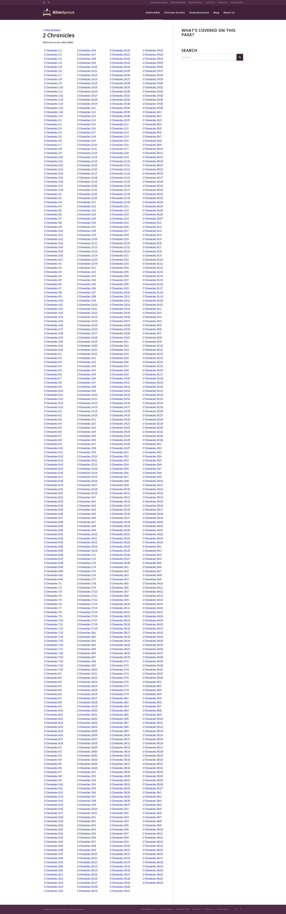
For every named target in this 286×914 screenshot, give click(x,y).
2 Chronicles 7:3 (53, 591)
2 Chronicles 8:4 (53, 686)
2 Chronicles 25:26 (120, 554)
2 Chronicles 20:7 (86, 841)
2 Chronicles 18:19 (87, 706)
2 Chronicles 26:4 (119, 579)
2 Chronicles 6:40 (53, 571)
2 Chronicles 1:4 (53, 62)
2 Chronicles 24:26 (120, 444)
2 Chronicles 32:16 (153, 370)
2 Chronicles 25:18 (120, 522)
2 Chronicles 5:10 (53, 390)
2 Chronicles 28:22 (120, 784)
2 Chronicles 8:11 (53, 714)
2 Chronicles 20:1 (86, 817)
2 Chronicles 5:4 (53, 366)
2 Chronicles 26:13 (120, 616)
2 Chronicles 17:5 (86, 571)
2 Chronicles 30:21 (153, 194)
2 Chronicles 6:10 (53, 448)
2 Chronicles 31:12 (153, 267)
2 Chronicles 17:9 (86, 587)
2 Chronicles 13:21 (87, 349)
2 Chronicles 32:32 (153, 435)
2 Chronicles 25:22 (120, 538)
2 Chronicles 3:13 (53, 243)
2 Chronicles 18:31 (87, 755)
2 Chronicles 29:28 (153, 75)
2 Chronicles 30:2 (152, 116)
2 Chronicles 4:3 (53, 271)
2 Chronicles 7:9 (53, 616)
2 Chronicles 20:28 (120, 83)
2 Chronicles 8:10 (53, 710)
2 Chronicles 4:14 (53, 317)
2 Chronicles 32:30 (153, 427)
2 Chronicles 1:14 (53, 103)
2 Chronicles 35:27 (153, 788)
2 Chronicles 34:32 (153, 673)
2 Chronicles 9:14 (53, 800)
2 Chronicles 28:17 (120, 763)
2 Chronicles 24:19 (120, 415)
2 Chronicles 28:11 (120, 739)
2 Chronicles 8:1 (53, 673)
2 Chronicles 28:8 (119, 727)
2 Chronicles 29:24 (153, 58)
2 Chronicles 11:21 (87, 189)
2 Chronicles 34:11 (153, 587)
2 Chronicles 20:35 (120, 112)
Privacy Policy (237, 2)
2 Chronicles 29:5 (119, 825)
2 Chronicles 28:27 (120, 804)
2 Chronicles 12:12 (87, 247)
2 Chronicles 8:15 (53, 731)
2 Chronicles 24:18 (120, 411)
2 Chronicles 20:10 (87, 854)
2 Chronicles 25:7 (119, 476)
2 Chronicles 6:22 (53, 497)
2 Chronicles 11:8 (86, 136)
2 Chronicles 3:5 (53, 210)
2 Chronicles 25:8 (119, 481)
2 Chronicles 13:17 (87, 333)
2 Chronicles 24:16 (120, 403)
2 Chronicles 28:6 (119, 718)
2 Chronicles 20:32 (120, 99)
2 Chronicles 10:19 (87, 103)
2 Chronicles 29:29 (153, 79)
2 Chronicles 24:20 (120, 419)
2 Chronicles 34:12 (153, 591)
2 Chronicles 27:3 (119, 669)
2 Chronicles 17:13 (87, 604)
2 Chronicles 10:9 (86, 62)
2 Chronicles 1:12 (53, 95)
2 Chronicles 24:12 (120, 386)
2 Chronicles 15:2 (86, 423)
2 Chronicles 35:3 (152, 690)
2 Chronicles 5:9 (53, 386)
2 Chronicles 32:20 (153, 386)
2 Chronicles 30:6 (152, 132)
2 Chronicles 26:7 (119, 591)
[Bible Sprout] (59, 12)
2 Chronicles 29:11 (120, 850)
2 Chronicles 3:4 (53, 206)
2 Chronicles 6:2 (53, 415)
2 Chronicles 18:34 (87, 768)
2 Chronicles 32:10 (153, 345)
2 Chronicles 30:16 (153, 173)
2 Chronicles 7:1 (53, 583)
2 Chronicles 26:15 (120, 624)
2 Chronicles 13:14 (87, 321)
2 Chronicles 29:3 (119, 817)
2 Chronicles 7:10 (53, 620)
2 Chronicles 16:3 (86, 505)
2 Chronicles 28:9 (119, 731)
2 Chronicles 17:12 (87, 599)
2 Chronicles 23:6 (119, 276)
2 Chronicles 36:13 (153, 841)
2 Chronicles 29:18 (120, 878)
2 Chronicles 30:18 (153, 181)
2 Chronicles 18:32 (87, 759)
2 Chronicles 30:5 (152, 128)
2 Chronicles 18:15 (87, 690)
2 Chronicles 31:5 (152, 239)
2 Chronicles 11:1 (86, 108)
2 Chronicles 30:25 (153, 210)
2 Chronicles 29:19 (120, 882)
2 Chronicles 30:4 (152, 124)
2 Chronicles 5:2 (53, 358)
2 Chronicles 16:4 (86, 509)
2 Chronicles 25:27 (120, 558)
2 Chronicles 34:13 (153, 595)
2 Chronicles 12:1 (86, 202)
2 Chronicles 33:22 (153, 530)
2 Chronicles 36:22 (153, 878)
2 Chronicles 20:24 (120, 66)
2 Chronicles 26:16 (120, 628)
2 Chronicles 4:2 (53, 267)
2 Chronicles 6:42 (53, 579)
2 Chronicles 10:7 (86, 54)
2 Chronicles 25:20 (120, 530)
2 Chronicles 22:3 (119, 214)
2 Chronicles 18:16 (87, 694)
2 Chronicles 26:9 (119, 599)
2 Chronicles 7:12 (53, 628)
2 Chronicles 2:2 (53, 124)
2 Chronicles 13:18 (87, 337)
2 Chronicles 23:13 (120, 304)
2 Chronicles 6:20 (53, 489)
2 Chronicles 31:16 (153, 284)
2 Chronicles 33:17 (153, 509)
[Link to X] (43, 2)
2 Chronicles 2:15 (53, 177)
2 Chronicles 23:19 (120, 329)
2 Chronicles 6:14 (53, 464)
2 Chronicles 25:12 (120, 497)
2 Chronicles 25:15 (120, 509)
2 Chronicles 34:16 (153, 608)
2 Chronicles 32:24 (153, 403)
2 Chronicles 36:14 (153, 845)
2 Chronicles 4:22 (53, 349)
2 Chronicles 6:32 (53, 538)
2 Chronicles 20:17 (87, 882)
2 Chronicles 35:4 (152, 694)
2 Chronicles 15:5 (86, 435)
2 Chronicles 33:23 (153, 534)
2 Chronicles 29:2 (119, 813)
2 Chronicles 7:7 (53, 608)
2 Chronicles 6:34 (53, 546)
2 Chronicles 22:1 (119, 206)
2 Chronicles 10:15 (87, 87)
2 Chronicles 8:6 (53, 694)
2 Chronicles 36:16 (153, 854)
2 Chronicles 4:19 (53, 337)
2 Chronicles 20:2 (86, 821)
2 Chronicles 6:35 (53, 550)
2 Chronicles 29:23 (153, 54)
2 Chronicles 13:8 (86, 296)
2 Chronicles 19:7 (86, 796)
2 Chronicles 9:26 (53, 850)
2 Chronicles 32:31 (153, 431)
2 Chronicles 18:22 (87, 718)
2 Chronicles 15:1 (86, 419)
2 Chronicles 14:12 (87, 403)
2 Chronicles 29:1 (119, 808)
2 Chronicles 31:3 (152, 230)
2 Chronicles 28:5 (119, 714)
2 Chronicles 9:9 (53, 780)
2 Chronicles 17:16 (87, 616)
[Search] (240, 12)
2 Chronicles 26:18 (120, 636)
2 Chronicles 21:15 (120, 181)
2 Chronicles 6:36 (53, 554)
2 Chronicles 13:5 (86, 284)
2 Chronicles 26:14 (120, 620)
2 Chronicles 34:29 (153, 661)
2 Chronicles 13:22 (87, 353)
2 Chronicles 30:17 (153, 177)
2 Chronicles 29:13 (120, 858)
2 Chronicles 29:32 (153, 91)
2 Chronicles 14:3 (86, 366)
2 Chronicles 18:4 (86, 645)
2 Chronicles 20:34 (120, 108)
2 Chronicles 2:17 (53, 185)
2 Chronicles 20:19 (87, 890)
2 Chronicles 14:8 (86, 386)
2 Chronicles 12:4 (86, 214)
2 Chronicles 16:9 (86, 530)
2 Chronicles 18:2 (86, 636)
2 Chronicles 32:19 (153, 382)
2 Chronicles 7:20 (53, 661)
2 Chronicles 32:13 (153, 358)
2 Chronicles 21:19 (120, 198)
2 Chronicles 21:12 (120, 169)
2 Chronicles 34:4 (152, 558)
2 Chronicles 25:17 (120, 517)
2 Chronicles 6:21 (53, 493)
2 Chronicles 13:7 (86, 292)
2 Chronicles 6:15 (53, 468)
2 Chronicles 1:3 (53, 58)
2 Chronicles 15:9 (86, 452)
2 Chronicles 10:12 (87, 75)
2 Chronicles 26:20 (120, 645)
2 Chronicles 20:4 (86, 829)
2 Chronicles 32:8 (152, 337)
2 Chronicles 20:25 (120, 71)
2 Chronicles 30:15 (153, 169)
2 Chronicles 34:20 (153, 624)
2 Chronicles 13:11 (87, 308)
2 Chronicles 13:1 (86, 267)
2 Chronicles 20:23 (120, 62)
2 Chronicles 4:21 (53, 345)
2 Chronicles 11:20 (87, 185)
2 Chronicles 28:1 (119, 698)
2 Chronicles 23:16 (120, 317)
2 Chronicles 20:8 (86, 845)
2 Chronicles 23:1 (119, 255)
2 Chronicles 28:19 (120, 772)
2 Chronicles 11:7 (86, 132)
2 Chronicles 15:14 (87, 472)
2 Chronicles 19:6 (86, 792)
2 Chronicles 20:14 (87, 870)
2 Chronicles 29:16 (120, 870)
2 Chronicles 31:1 (152, 222)
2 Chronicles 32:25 (153, 407)
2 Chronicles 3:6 (53, 214)
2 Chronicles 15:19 (87, 493)
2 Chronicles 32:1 (152, 308)
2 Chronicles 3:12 (53, 239)
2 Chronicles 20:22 (120, 58)
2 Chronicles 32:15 (153, 366)
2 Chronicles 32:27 (153, 415)
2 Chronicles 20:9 (86, 850)
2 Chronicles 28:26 (120, 800)
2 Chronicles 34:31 (153, 669)
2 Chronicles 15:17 (87, 485)
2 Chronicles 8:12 (53, 718)
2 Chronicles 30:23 (153, 202)
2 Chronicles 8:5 (53, 690)
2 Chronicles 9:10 (53, 784)
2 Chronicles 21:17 (120, 189)
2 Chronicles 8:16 (53, 735)
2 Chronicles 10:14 (87, 83)
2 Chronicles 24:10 (120, 378)
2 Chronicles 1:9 (53, 83)
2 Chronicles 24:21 (120, 423)
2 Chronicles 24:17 (120, 407)
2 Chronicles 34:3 (152, 554)
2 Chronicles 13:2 (86, 271)
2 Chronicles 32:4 (152, 321)
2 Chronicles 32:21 (153, 390)
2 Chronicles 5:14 (53, 407)
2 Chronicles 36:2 (152, 796)
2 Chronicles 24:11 (120, 382)
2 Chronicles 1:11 (53, 91)
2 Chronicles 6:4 (53, 423)
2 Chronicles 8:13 (53, 722)
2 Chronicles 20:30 (120, 91)
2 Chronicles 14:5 (86, 374)
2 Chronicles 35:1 (152, 681)
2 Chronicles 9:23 (53, 837)
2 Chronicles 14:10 (87, 394)
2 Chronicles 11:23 (87, 198)
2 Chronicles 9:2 (53, 751)
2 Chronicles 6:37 (53, 558)
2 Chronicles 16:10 (87, 534)
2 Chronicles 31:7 (152, 247)
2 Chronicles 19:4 (86, 784)
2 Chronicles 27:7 (119, 686)
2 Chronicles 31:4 (152, 235)
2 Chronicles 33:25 (153, 542)
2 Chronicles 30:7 (152, 136)
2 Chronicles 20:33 (120, 103)
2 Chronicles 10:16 (87, 91)
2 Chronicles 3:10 (53, 230)
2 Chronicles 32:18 (153, 378)
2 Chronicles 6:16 (53, 472)
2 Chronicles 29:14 (120, 862)
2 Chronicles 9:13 (53, 796)
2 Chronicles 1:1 (53, 50)
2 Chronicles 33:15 (153, 501)
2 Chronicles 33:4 (152, 456)
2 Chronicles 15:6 (86, 440)
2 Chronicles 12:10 (87, 239)
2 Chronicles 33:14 (153, 497)
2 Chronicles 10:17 (87, 95)
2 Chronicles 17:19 (87, 628)
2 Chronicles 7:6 (53, 604)
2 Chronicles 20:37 (120, 120)
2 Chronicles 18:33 (87, 763)
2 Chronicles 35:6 (152, 702)
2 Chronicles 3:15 (53, 251)
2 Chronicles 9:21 (53, 829)
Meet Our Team (195, 2)
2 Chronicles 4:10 (53, 300)
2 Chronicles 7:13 (53, 632)
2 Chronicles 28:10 (120, 735)
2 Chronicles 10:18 (87, 99)
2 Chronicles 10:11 (87, 71)
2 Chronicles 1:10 (53, 87)
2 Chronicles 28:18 (120, 768)
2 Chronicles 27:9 (119, 694)
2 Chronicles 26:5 (119, 583)
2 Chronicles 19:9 (86, 804)
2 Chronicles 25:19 (120, 526)
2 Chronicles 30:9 (152, 144)
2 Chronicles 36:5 (152, 808)
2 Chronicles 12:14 (87, 255)
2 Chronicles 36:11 (153, 833)
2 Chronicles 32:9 (152, 341)
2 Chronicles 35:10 (153, 718)
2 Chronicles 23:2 (119, 259)
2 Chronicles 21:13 (120, 173)
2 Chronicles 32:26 (153, 411)
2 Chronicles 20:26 (120, 75)
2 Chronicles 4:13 (53, 312)
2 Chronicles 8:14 (53, 727)
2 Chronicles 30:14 (153, 165)
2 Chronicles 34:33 (153, 677)
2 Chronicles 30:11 (153, 153)
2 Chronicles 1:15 (53, 108)
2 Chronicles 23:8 (119, 284)
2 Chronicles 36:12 (153, 837)
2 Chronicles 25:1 (119, 452)
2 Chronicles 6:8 (53, 440)
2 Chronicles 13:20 (87, 345)
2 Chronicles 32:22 (153, 394)
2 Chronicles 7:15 (53, 640)
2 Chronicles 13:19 (87, 341)
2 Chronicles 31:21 (153, 304)
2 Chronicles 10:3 (53, 882)
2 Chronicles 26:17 (120, 632)
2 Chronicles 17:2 (86, 558)
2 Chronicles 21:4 (119, 136)
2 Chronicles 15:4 (86, 431)
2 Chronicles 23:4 (119, 267)
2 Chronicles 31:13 (153, 271)
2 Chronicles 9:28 (53, 858)
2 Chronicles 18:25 (87, 731)
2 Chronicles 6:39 (53, 567)
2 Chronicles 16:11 (87, 538)
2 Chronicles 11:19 (87, 181)
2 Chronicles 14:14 (87, 411)
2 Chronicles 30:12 (153, 157)
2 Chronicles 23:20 (120, 333)
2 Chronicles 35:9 (152, 714)
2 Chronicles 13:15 (87, 325)
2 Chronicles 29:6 (119, 829)
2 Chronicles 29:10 (120, 845)
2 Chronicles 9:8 (53, 776)
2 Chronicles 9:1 (53, 747)
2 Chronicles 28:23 (120, 788)
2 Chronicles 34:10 (153, 583)
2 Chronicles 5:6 (53, 374)
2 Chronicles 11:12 (87, 153)
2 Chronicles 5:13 (53, 403)
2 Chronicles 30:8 (152, 140)
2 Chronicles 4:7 (53, 288)
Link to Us (209, 2)
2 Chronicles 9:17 (53, 813)
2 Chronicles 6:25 (53, 509)
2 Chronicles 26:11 (120, 608)
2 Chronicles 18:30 (87, 751)
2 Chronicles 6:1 (53, 411)
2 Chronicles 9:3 (53, 755)
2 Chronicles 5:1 (53, 353)
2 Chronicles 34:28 (153, 657)
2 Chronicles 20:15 (87, 874)
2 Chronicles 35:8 (152, 710)
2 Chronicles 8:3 (53, 681)
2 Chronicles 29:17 (120, 874)
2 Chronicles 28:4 (119, 710)
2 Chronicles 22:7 (119, 230)
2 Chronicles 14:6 (86, 378)
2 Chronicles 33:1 (152, 444)
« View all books (51, 30)
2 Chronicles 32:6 (152, 329)
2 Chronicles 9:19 (53, 821)
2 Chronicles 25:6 (119, 472)
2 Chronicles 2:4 (53, 132)
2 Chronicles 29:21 (120, 890)
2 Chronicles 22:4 (119, 218)
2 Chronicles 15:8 (86, 448)
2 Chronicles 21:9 (119, 157)
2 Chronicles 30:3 (152, 120)
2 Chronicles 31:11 (153, 263)
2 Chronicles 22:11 (120, 247)
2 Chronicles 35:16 (153, 743)
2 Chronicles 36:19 (153, 866)
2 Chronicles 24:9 (119, 374)
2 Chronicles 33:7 (152, 468)
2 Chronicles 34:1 (152, 546)
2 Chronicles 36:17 (153, 858)
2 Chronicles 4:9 (53, 296)
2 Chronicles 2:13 (53, 169)
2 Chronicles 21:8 (119, 153)
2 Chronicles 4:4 (53, 276)
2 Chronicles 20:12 (87, 862)
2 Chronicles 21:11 (120, 165)
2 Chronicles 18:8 (86, 661)
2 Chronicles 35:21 (153, 763)
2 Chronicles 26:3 (119, 575)
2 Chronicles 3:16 (53, 255)
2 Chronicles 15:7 (86, 444)
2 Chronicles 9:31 (53, 870)
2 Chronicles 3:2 (53, 198)
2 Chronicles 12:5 (86, 218)
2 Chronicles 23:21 (120, 337)
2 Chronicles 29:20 (120, 886)
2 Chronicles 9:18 (53, 817)
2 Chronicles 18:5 (86, 649)
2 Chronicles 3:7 (53, 218)
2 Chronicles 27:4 (119, 673)
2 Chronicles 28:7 (119, 722)
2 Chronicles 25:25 (120, 550)
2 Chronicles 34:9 (152, 579)
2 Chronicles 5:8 (53, 382)
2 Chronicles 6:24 (53, 505)
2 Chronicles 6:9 (53, 444)
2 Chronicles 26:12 (120, 612)
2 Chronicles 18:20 (87, 710)
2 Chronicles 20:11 (87, 858)
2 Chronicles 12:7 (86, 226)
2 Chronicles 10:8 (86, 58)
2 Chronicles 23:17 (120, 321)
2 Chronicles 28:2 (119, 702)
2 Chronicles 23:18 (120, 325)
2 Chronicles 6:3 (53, 419)
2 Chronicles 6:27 (53, 517)
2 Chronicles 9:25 (53, 845)
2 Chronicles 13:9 (86, 300)
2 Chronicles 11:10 (87, 144)
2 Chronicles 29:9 (119, 841)
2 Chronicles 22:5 (119, 222)
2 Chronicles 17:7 (86, 579)
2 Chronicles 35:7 (152, 706)
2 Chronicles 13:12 (87, 312)
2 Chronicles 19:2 (86, 776)
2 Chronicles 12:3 (86, 210)
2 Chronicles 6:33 (53, 542)
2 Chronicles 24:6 (119, 362)
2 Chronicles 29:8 (119, 837)
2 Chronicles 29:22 (153, 50)
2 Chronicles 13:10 (87, 304)
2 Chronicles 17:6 (86, 575)
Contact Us (223, 2)
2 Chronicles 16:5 (86, 513)
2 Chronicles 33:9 (152, 476)
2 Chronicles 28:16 (120, 759)
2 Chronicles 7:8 (53, 612)
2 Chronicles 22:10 (120, 243)
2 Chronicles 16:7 (86, 522)
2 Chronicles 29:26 (153, 66)
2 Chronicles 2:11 (53, 161)
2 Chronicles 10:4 (53, 886)
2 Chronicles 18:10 (87, 669)
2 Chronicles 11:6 (86, 128)
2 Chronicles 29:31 (153, 87)
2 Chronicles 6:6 (53, 431)
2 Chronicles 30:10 (153, 148)
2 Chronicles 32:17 (153, 374)
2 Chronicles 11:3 (86, 116)
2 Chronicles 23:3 (119, 263)
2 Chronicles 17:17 (87, 620)
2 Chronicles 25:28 (120, 563)
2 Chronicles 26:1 (119, 567)
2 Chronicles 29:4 (119, 821)
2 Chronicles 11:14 (87, 161)
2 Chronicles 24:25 (120, 440)
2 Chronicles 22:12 (120, 251)
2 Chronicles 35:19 (153, 755)
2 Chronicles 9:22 (53, 833)
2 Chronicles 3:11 (53, 235)
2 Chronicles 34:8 (152, 575)
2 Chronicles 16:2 (86, 501)
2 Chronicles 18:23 (87, 722)
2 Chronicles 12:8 (86, 230)
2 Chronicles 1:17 (53, 116)
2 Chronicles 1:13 (53, 99)
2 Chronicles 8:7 (53, 698)
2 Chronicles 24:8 (119, 370)
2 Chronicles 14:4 (86, 370)
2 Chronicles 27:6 (119, 681)
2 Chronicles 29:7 (119, 833)
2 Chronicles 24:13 (120, 390)
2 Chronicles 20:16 (87, 878)
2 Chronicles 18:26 (87, 735)
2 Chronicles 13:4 (86, 280)
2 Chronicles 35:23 (153, 772)
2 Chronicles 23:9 (119, 288)
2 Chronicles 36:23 (153, 882)
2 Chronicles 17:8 (86, 583)
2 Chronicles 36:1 (152, 792)
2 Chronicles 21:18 (120, 194)
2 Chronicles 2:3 (53, 128)
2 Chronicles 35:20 (153, 759)
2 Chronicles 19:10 (87, 808)
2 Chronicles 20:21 (120, 54)
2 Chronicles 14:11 (87, 399)
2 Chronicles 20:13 (87, 866)
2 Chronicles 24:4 (119, 353)
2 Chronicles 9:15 (53, 804)
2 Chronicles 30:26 (153, 214)
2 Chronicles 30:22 (153, 198)
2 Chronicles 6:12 (53, 456)
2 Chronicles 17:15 (87, 612)
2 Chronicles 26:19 (120, 640)
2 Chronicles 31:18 (153, 292)
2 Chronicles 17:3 (86, 563)
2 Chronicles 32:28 (153, 419)
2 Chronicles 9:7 (53, 772)
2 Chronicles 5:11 (53, 394)
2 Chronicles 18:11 (87, 673)
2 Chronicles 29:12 (120, 854)
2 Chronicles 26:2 (119, 571)
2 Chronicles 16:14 (87, 550)
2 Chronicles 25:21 (120, 534)
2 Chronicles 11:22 (87, 194)
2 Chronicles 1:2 (53, 54)
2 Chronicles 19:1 (86, 772)
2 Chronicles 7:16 (53, 645)
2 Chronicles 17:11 (87, 595)
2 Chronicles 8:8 (53, 702)
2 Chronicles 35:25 (153, 780)
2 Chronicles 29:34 (153, 99)
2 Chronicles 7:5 (53, 599)
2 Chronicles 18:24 (87, 727)
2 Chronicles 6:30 (53, 530)
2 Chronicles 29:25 (153, 62)
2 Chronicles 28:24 (120, 792)
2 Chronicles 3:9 (53, 226)
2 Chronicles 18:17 (87, 698)
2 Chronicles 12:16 (87, 263)
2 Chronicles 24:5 (119, 358)
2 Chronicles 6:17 (53, 476)
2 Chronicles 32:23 (153, 399)
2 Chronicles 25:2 (119, 456)
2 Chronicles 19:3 (86, 780)
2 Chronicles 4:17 (53, 329)
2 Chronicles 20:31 (120, 95)
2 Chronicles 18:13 (87, 681)
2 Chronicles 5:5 (53, 370)
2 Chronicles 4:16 (53, 325)
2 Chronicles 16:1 (86, 497)
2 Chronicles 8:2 (53, 677)
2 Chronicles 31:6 (152, 243)
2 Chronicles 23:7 (119, 280)
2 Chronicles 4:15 (53, 321)
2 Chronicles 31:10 (153, 259)
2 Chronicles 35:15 (153, 739)
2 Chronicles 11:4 (86, 120)
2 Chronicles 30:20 (153, 189)
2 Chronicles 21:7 (119, 148)
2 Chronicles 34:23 (153, 636)
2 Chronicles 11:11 (87, 148)
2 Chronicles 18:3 (86, 640)
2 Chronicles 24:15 (120, 399)
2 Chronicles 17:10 (87, 591)
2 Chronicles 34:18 (153, 616)
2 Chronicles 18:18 (87, 702)
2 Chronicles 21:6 (119, 144)
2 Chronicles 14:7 (86, 382)
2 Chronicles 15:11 (87, 460)
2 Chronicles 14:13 (87, 407)
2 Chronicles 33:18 (153, 513)
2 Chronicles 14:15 (87, 415)
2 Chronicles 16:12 (87, 542)
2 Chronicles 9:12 (53, 792)
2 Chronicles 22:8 (119, 235)
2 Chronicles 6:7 (53, 435)
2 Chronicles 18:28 (87, 743)
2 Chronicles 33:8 (152, 472)
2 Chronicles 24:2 (119, 345)
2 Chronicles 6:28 (53, 522)
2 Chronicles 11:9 (86, 140)
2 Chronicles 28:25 (120, 796)
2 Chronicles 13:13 (87, 317)
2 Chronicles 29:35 (153, 103)
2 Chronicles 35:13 (153, 731)
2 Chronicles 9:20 (53, 825)
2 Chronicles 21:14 (120, 177)
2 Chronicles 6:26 (53, 513)
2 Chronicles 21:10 (120, 161)
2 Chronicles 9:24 (53, 841)
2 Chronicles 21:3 (119, 132)
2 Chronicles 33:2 (152, 448)
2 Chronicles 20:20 (120, 50)
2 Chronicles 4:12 (53, 308)
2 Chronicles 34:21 (153, 628)
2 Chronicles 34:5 (152, 563)
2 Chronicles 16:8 (86, 526)
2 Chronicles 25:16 (120, 513)
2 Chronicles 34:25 (153, 645)
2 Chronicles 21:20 (120, 202)
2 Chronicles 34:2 (152, 550)
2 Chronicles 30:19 (153, 185)
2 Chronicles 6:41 (53, 575)
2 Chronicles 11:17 (87, 173)
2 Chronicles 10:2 (53, 878)
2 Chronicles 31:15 (153, 280)
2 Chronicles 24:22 (120, 427)
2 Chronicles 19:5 (86, 788)
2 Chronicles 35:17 (153, 747)
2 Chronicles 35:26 (153, 784)
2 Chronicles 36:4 (152, 804)
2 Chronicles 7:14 (53, 636)
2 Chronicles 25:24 (120, 546)
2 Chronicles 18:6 (86, 653)
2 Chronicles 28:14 (120, 751)
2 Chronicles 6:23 (53, 501)
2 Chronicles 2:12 (53, 165)
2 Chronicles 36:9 (152, 825)
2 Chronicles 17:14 (87, 608)
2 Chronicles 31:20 (153, 300)
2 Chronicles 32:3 (152, 317)
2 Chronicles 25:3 (119, 460)
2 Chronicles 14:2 (86, 362)
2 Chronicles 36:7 (152, 817)
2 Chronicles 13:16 (87, 329)
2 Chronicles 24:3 (119, 349)
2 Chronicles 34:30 (153, 665)
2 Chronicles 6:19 (53, 485)
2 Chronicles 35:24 (153, 776)
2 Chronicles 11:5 (86, 124)
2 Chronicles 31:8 (152, 251)
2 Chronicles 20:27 (120, 79)
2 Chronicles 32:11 (153, 349)
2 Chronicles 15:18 (87, 489)
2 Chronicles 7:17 (53, 649)
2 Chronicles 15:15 (87, 476)
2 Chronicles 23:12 (120, 300)
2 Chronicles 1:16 (53, 112)
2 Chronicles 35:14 (153, 735)
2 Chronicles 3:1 (53, 194)
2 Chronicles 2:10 (53, 157)
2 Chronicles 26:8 (119, 595)
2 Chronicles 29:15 (120, 866)
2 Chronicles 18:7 (86, 657)
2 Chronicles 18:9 (86, 665)
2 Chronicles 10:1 (53, 874)
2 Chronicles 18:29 (87, 747)
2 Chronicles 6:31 (53, 534)
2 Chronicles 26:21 (120, 649)
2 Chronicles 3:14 (53, 247)
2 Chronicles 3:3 (53, 202)
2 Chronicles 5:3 (53, 362)
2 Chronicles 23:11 (120, 296)
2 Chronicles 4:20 (53, 341)
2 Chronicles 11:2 (86, 112)
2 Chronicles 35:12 (153, 727)
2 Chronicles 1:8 (53, 79)
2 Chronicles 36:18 (153, 862)
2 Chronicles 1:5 (53, 66)
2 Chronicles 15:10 (87, 456)
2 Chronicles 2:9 (53, 153)
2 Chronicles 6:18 (53, 481)
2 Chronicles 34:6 (152, 567)
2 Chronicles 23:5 (119, 271)
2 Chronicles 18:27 (87, 739)
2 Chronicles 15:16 (87, 481)
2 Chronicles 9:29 (53, 862)
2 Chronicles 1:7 (53, 75)
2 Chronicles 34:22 (153, 632)
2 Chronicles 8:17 (53, 739)
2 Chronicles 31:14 (153, 276)
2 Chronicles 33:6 (152, 464)
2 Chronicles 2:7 (53, 144)
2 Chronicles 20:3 (86, 825)
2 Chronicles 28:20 (120, 776)
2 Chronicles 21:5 (119, 140)
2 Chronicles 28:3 (119, 706)
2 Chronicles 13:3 (86, 276)
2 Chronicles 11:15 (87, 165)
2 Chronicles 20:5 (86, 833)
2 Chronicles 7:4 (53, 595)
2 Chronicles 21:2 (119, 128)
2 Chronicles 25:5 (119, 468)
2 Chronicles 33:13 (153, 493)
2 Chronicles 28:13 (120, 747)
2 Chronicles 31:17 (153, 288)
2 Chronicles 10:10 (87, 66)
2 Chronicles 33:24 (153, 538)
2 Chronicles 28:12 (120, 743)
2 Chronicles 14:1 (86, 358)
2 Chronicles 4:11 (53, 304)
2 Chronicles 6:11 (53, 452)
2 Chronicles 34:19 (153, 620)
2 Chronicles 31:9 (152, 255)
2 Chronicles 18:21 (87, 714)
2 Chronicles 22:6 (119, 226)
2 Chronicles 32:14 (153, 362)
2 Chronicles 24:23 (120, 431)
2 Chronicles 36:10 (153, 829)
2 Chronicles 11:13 (87, 157)
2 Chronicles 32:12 (153, 353)
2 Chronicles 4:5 (53, 280)
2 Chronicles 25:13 (120, 501)
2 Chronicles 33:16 (153, 505)
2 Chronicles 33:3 (152, 452)
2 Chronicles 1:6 (53, 71)
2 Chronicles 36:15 (153, 850)
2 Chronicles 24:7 (119, 366)
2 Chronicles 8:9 (53, 706)
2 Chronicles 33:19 (153, 517)
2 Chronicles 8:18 (53, 743)
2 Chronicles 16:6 (86, 517)
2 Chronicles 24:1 (119, 341)
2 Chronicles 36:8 (152, 821)
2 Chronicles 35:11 (153, 722)
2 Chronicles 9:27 (53, 854)
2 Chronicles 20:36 (120, 116)
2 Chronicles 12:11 (87, 243)
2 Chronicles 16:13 (87, 546)
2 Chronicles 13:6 (86, 288)
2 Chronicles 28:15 (120, 755)
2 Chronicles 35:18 (153, 751)
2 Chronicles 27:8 (119, 690)
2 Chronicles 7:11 (53, 624)
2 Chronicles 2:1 (53, 120)
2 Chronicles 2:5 (53, 136)
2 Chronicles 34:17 (153, 612)
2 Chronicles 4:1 (53, 263)
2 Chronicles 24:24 (120, 435)
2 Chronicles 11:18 (87, 177)
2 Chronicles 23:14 (120, 308)
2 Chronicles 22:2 (119, 210)
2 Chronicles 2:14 (53, 173)
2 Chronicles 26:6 (119, 587)
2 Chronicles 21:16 (120, 185)
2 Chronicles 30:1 (152, 112)
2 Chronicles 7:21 (53, 665)
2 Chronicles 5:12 (53, 399)
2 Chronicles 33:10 (153, 481)
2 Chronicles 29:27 (153, 71)
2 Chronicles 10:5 (53, 890)
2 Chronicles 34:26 (153, 649)
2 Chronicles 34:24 (153, 640)
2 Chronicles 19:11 (87, 813)
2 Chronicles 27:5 (119, 677)
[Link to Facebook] (48, 2)
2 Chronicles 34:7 (152, 571)
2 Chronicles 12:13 (87, 251)
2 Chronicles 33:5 (152, 460)
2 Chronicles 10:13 (87, 79)
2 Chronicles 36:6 (152, 813)
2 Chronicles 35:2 (152, 686)
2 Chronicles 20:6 (86, 837)
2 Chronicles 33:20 (153, 522)
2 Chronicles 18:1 (86, 632)
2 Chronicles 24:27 (120, 448)
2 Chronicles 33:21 (153, 526)
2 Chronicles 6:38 (53, 563)
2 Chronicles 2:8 (53, 148)
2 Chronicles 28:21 (120, 780)
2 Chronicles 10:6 (86, 50)
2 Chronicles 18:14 (87, 686)
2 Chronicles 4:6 (53, 284)
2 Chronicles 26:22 (120, 653)
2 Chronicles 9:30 (53, 866)
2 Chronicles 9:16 (53, 808)
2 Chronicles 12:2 (86, 206)
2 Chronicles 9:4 (53, 759)
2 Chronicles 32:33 (153, 440)
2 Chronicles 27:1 (119, 661)
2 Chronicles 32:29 (153, 423)
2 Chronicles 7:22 (53, 669)
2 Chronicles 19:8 (86, 800)
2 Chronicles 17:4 (86, 567)
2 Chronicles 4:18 (53, 333)
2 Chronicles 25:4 (119, 464)
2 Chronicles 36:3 (152, 800)
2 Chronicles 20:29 (120, 87)
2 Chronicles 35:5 (152, 698)
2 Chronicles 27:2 (119, 665)
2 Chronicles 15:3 (86, 427)
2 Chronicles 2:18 (53, 189)
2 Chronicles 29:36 (153, 108)
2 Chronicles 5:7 (53, 378)
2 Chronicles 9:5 (53, 763)
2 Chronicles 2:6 (53, 140)
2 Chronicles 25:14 (120, 505)
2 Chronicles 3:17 (53, 259)
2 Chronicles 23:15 (120, 312)
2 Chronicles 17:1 (86, 554)
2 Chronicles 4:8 (53, 292)
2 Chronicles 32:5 (152, 325)
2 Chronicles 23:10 (120, 292)
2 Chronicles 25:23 (120, 542)
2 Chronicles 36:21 (153, 874)
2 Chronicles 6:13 (53, 460)
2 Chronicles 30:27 (153, 218)
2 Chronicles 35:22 (153, 768)
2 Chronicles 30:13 (153, 161)
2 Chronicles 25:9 (119, 485)
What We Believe (178, 2)
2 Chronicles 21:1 (119, 124)
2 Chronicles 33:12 (153, 489)
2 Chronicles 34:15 (153, 604)
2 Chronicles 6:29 (53, 526)
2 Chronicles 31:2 (152, 226)
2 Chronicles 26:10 (120, 604)
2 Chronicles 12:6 (86, 222)
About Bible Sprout (159, 2)
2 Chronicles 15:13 (87, 468)
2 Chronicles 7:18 (53, 653)
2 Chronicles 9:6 (53, 768)
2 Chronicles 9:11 (53, 788)
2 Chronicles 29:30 (153, 83)
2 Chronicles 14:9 (86, 390)
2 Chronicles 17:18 (87, 624)
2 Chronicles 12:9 (86, 235)
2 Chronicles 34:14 (153, 599)
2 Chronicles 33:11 (153, 485)
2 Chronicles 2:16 (53, 181)
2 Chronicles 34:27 (153, 653)
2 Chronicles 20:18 (87, 886)
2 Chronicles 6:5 (53, 427)
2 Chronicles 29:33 (153, 95)
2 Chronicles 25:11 (120, 493)
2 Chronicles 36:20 (153, 870)
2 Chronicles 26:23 (120, 657)
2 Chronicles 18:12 (87, 677)
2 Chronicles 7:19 (53, 657)
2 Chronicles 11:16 (87, 169)
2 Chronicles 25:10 (120, 489)
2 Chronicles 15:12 (87, 464)
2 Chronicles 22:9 (119, 239)
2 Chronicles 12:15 (87, 259)
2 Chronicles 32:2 (152, 312)
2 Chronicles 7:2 (53, 587)
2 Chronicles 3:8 (53, 222)
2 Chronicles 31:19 (153, 296)
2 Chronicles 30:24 (153, 206)
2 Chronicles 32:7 (152, 333)
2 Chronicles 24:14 (120, 394)
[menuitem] (159, 2)
